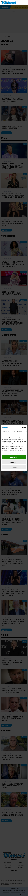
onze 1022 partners (10, 439)
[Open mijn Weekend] (22, 2)
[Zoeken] (25, 2)
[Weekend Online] (9, 2)
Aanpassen (13, 462)
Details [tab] (13, 431)
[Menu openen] (19, 2)
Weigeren (14, 467)
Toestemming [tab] (5, 431)
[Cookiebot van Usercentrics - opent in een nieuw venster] (20, 428)
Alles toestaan (14, 457)
